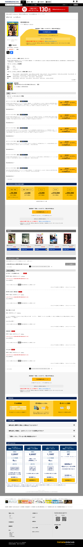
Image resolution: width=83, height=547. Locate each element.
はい (19, 284)
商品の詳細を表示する (9, 109)
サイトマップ (70, 506)
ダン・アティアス (71, 73)
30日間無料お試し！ (48, 32)
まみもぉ (22, 294)
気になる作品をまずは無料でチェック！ (65, 498)
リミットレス (51, 245)
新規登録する (15, 480)
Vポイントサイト (35, 531)
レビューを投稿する (70, 264)
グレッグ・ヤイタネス (24, 73)
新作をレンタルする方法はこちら (51, 41)
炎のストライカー (10, 245)
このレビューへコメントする (70, 287)
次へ (51, 266)
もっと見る (73, 79)
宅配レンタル (11, 532)
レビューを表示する (9, 280)
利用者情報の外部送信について (62, 506)
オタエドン (19, 312)
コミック (34, 1)
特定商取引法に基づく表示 (52, 506)
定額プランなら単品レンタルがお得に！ (51, 498)
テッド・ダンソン (29, 78)
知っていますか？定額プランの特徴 (37, 498)
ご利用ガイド (65, 4)
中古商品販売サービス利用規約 (30, 506)
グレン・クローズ (16, 78)
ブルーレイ (14, 93)
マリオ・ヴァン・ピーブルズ (62, 73)
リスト (74, 2)
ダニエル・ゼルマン (16, 76)
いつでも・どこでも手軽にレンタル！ (10, 498)
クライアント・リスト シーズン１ (68, 245)
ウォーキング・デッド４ (25, 245)
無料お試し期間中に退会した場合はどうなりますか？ (23, 425)
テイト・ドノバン (36, 78)
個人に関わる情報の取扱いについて (41, 506)
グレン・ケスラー (32, 76)
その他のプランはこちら (42, 35)
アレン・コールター (16, 73)
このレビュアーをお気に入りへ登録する (57, 287)
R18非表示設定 (11, 536)
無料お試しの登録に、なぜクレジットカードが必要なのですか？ (26, 431)
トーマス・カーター (23, 75)
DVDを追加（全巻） (24, 249)
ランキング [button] (42, 4)
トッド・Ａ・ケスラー (48, 75)
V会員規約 (10, 506)
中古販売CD (42, 1)
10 (44, 266)
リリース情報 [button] (34, 4)
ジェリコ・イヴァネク (49, 78)
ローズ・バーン (22, 78)
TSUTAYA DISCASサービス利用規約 (18, 506)
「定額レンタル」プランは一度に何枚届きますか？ (23, 436)
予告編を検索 (14, 45)
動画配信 (49, 1)
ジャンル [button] (26, 4)
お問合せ (34, 521)
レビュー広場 (35, 527)
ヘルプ (70, 4)
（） (17, 49)
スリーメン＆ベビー (38, 245)
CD (29, 1)
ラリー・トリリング (43, 73)
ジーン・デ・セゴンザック (52, 73)
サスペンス (31, 24)
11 (45, 266)
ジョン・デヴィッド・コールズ (34, 73)
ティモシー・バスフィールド (32, 75)
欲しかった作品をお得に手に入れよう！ (24, 498)
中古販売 (10, 535)
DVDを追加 (9, 249)
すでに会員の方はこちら (53, 35)
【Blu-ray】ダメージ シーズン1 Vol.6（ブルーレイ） (25, 84)
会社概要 (6, 506)
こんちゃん (23, 276)
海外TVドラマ (26, 24)
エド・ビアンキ (40, 75)
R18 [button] (75, 4)
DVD (23, 1)
